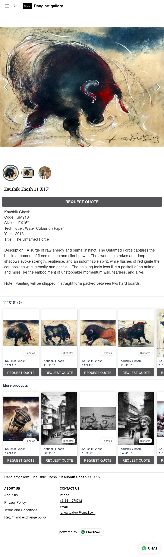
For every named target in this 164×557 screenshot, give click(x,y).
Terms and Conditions (20, 510)
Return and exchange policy (25, 517)
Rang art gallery (48, 6)
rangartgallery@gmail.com (77, 512)
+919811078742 (71, 500)
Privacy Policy (15, 502)
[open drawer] (6, 6)
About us (11, 495)
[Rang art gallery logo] (27, 6)
